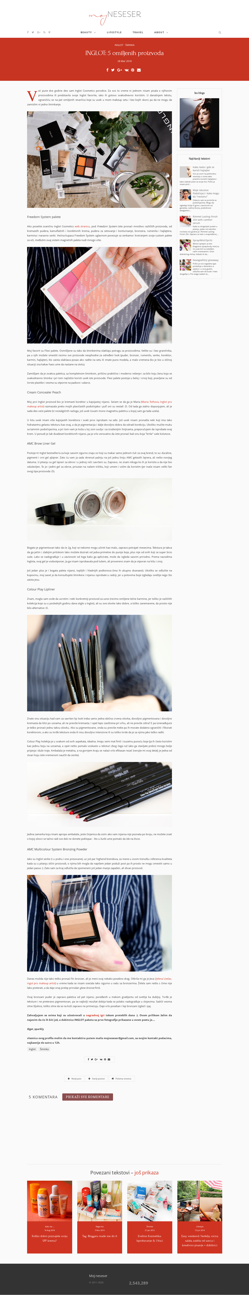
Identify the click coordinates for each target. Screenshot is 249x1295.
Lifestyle (114, 32)
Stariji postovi (98, 1078)
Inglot (119, 45)
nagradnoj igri (95, 1015)
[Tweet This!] (113, 70)
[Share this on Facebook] (108, 70)
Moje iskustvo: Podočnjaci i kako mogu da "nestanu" (206, 193)
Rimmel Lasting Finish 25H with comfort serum (205, 220)
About (159, 32)
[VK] (127, 70)
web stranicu (82, 226)
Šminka (129, 45)
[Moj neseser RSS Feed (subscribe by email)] (44, 32)
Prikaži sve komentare (87, 1097)
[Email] (140, 70)
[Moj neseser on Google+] (39, 32)
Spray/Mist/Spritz (202, 240)
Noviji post (76, 1078)
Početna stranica (123, 1078)
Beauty (86, 32)
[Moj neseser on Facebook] (28, 32)
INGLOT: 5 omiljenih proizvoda (124, 53)
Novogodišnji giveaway (206, 260)
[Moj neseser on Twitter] (33, 32)
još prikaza (146, 1172)
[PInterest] (133, 70)
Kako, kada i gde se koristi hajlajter (203, 169)
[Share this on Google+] (120, 70)
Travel (138, 32)
